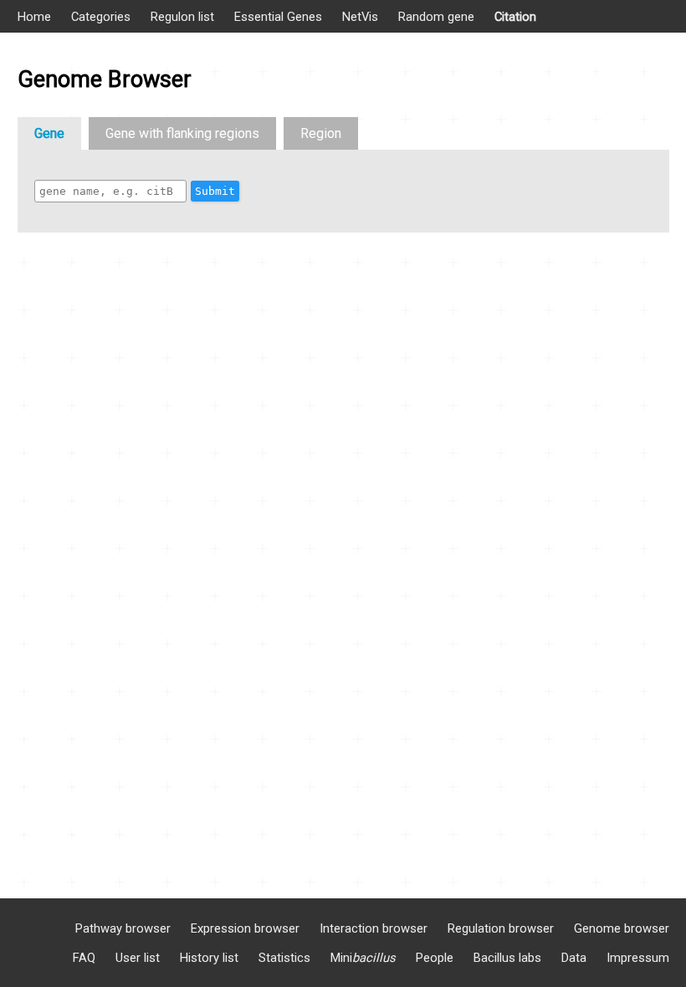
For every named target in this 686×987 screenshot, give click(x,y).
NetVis (360, 16)
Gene (49, 133)
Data (573, 957)
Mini (363, 957)
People (434, 957)
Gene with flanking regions (182, 133)
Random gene (436, 16)
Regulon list (182, 16)
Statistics (284, 957)
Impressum (638, 957)
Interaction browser (373, 928)
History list (209, 957)
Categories (101, 16)
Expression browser (245, 928)
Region (320, 133)
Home (34, 16)
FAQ (84, 957)
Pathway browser (123, 928)
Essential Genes (278, 16)
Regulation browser (501, 928)
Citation (515, 16)
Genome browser (621, 928)
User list (137, 957)
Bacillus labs (507, 957)
